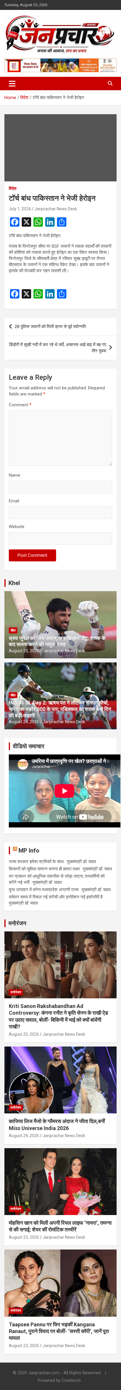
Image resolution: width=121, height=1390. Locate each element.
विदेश (12, 188)
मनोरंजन (17, 923)
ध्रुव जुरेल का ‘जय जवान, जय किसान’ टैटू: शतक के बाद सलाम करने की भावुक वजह (57, 641)
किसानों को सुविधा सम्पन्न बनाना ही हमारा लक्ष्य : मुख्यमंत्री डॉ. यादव (60, 869)
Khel (14, 582)
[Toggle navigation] (12, 83)
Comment (20, 404)
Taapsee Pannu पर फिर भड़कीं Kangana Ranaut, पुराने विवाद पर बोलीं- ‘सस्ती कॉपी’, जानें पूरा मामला (59, 1331)
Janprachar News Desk (55, 208)
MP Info (29, 850)
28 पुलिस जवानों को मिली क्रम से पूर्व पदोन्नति (50, 326)
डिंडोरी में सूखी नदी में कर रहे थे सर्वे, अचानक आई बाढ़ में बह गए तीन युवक (57, 347)
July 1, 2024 (20, 208)
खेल (13, 630)
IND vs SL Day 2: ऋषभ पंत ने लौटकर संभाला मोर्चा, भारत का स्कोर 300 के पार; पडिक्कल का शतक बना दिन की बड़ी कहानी (60, 709)
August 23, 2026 (24, 1237)
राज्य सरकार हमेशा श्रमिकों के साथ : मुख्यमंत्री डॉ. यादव (52, 861)
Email (14, 501)
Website (16, 526)
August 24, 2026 (24, 721)
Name (14, 475)
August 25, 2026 (24, 650)
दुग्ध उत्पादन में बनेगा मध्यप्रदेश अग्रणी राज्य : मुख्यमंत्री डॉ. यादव (60, 889)
